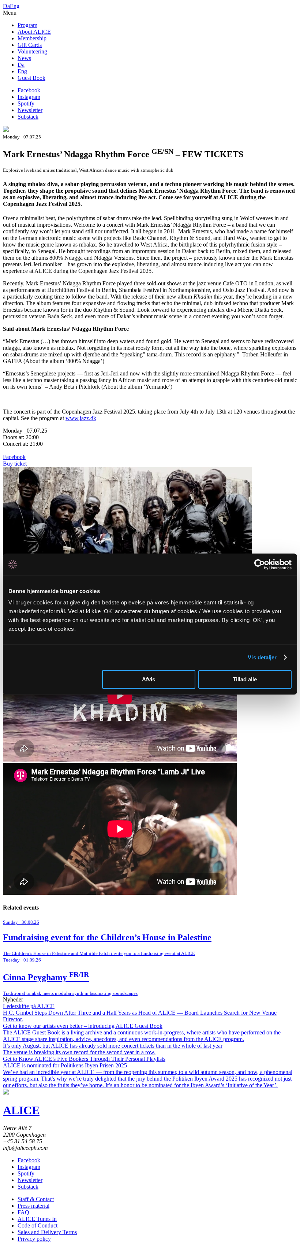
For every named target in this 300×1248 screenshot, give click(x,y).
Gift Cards (30, 45)
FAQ (23, 1212)
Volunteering (32, 51)
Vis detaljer (262, 657)
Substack (28, 117)
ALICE (21, 1110)
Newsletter (30, 110)
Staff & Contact (36, 1199)
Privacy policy (34, 1239)
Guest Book (31, 78)
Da (6, 6)
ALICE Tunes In (37, 1219)
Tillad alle (245, 679)
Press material (33, 1206)
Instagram (29, 97)
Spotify (26, 103)
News (24, 58)
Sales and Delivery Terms (47, 1232)
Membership (32, 38)
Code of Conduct (37, 1225)
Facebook (29, 90)
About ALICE (34, 32)
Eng (14, 6)
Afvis (148, 679)
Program (27, 25)
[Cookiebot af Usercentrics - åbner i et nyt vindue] (260, 564)
